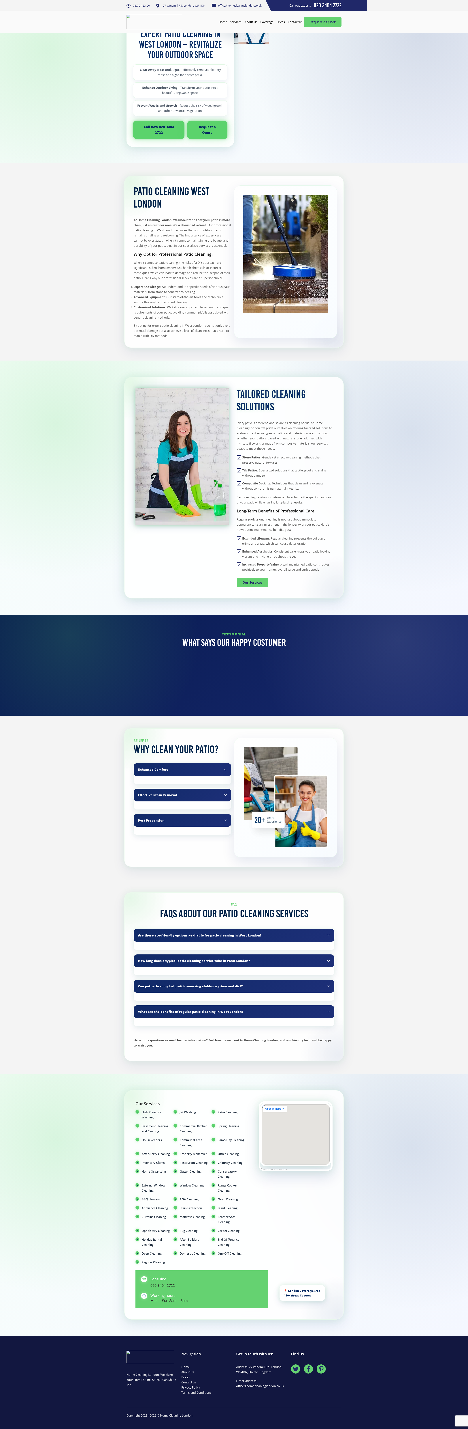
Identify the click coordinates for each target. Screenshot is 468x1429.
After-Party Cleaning (156, 1154)
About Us (250, 22)
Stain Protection (191, 1208)
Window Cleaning (192, 1185)
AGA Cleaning (189, 1199)
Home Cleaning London (176, 1415)
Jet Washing (188, 1112)
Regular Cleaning (153, 1262)
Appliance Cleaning (155, 1208)
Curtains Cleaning (154, 1217)
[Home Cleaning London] (154, 22)
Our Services (252, 582)
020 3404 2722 (162, 1286)
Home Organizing (154, 1171)
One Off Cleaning (229, 1253)
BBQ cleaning (151, 1199)
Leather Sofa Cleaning (226, 1219)
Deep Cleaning (152, 1253)
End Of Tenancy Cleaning (228, 1242)
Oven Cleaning (228, 1199)
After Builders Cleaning (189, 1242)
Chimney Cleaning (230, 1163)
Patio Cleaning (227, 1112)
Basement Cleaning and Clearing (155, 1128)
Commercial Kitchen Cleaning (193, 1128)
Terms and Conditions (196, 1393)
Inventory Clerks (153, 1163)
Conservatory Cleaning (227, 1174)
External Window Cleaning (153, 1188)
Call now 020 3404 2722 (159, 130)
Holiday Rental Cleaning (152, 1242)
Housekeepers (152, 1140)
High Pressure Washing (151, 1114)
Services (235, 22)
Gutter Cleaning (190, 1171)
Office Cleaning (228, 1154)
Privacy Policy (190, 1387)
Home (223, 22)
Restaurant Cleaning (194, 1163)
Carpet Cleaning (229, 1231)
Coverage (266, 22)
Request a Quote (323, 22)
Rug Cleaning (189, 1231)
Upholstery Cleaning (156, 1231)
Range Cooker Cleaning (227, 1188)
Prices (280, 22)
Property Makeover (193, 1154)
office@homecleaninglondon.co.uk (260, 1386)
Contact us (295, 22)
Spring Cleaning (228, 1126)
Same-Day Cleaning (231, 1140)
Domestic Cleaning (192, 1253)
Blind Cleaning (227, 1208)
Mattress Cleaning (192, 1217)
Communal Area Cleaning (191, 1142)
